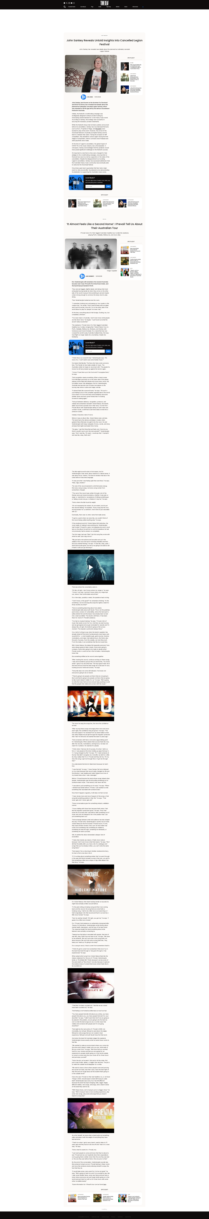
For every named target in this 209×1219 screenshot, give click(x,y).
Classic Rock (71, 7)
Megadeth (98, 129)
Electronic (135, 7)
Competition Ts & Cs (83, 1217)
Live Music (83, 7)
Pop (92, 7)
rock (104, 219)
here (104, 1184)
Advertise (120, 1217)
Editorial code (95, 1217)
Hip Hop (108, 7)
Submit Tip (128, 1217)
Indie (99, 7)
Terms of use (105, 1217)
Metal (117, 7)
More (126, 7)
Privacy (113, 1217)
